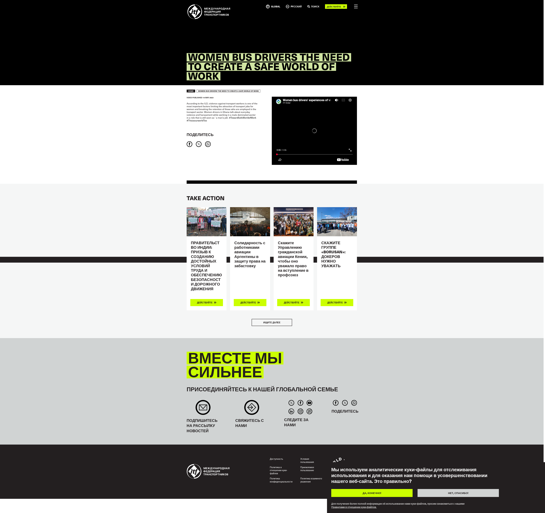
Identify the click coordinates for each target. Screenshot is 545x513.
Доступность (276, 458)
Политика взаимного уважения (311, 480)
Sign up (203, 409)
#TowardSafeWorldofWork (242, 117)
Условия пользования (307, 460)
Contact (251, 409)
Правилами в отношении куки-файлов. (354, 507)
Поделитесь (200, 134)
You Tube (309, 403)
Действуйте (334, 6)
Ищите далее (271, 322)
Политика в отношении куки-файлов (278, 470)
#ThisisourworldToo (197, 120)
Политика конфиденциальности (281, 480)
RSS (309, 411)
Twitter (291, 403)
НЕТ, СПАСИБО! (458, 493)
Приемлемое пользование (307, 468)
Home (191, 91)
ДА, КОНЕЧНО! (372, 493)
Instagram (300, 411)
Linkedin (291, 411)
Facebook (300, 403)
